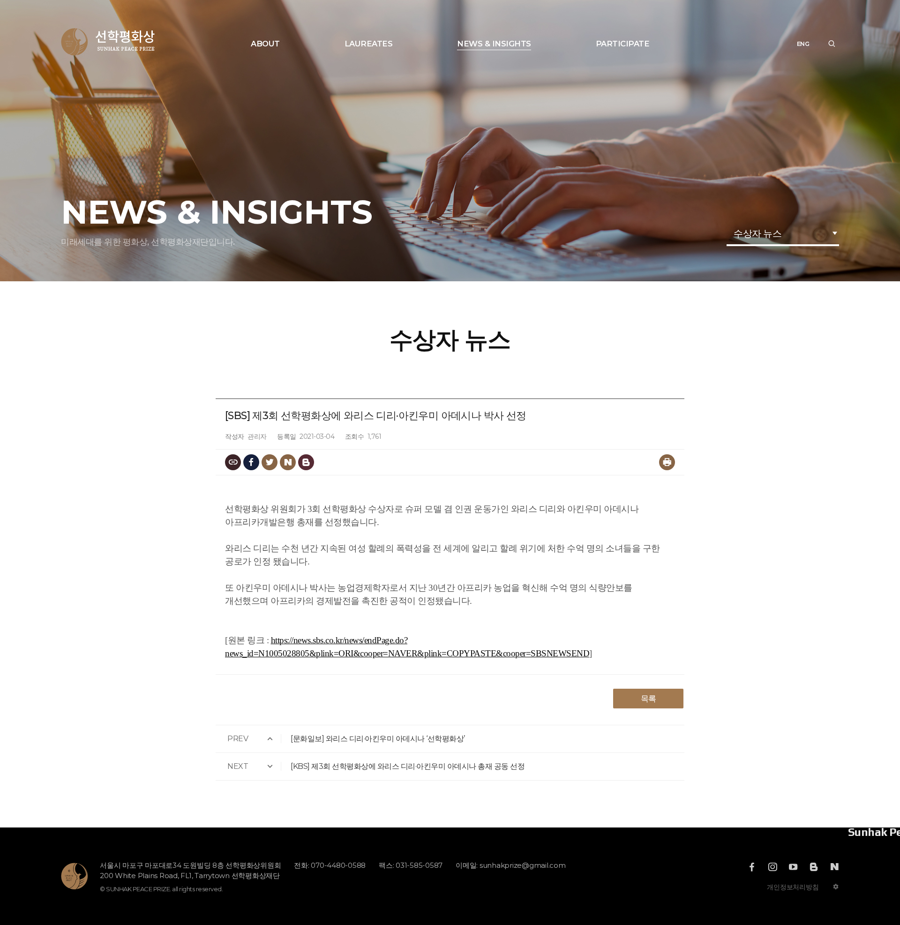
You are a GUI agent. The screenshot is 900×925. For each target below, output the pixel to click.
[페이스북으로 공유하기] (251, 462)
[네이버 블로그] (834, 866)
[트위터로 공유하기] (270, 462)
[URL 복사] (233, 462)
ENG (803, 43)
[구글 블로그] (814, 866)
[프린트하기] (667, 462)
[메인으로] (108, 42)
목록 (648, 698)
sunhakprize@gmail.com (523, 865)
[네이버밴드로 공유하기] (306, 462)
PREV (237, 738)
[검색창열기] (831, 44)
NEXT (237, 766)
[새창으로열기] (752, 866)
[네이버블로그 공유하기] (288, 462)
